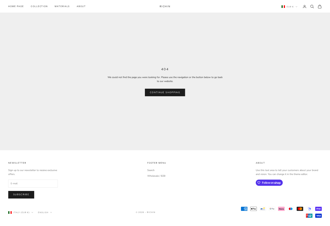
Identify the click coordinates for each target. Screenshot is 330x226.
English (43, 212)
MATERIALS (62, 6)
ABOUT (81, 6)
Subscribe (21, 194)
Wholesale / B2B (156, 176)
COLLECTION (39, 6)
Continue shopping (165, 92)
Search (151, 170)
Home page (16, 6)
